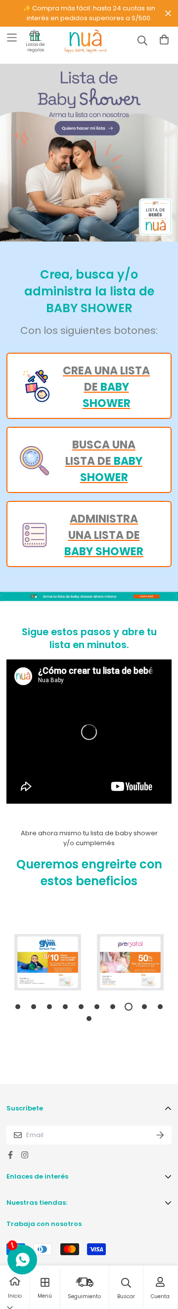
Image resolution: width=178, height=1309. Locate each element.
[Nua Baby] (76, 41)
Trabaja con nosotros (44, 1223)
